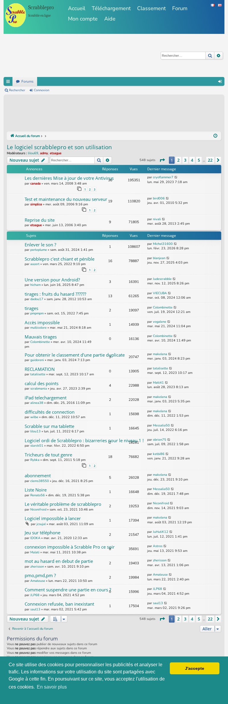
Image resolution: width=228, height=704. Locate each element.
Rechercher (17, 90)
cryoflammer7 (163, 177)
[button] (162, 160)
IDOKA (35, 538)
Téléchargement (111, 8)
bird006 (159, 198)
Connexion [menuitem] (220, 81)
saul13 (35, 609)
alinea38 (36, 403)
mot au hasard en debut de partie (59, 561)
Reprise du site (40, 220)
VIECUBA (160, 293)
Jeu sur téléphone (42, 533)
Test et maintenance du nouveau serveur (66, 199)
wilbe (34, 417)
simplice (36, 204)
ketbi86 (158, 454)
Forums (27, 81)
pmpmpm (37, 313)
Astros (157, 546)
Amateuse (37, 581)
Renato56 (37, 495)
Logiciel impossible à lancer (53, 518)
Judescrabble (162, 279)
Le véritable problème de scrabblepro (63, 504)
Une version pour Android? (52, 280)
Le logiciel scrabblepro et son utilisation (59, 147)
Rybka (34, 460)
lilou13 (35, 431)
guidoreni (37, 360)
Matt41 (158, 382)
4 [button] (192, 160)
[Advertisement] (115, 114)
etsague (55, 153)
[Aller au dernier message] (176, 177)
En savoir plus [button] (52, 686)
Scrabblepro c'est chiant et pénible (59, 259)
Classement (151, 8)
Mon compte (83, 18)
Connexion (41, 90)
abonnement (38, 475)
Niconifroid (38, 509)
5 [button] (199, 160)
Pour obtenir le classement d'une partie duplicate (75, 355)
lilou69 (33, 153)
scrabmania (38, 388)
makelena (160, 354)
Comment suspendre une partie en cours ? (68, 590)
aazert (34, 264)
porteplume (38, 250)
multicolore (38, 327)
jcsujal (41, 524)
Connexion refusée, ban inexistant (59, 604)
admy (44, 153)
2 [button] (178, 160)
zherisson (37, 566)
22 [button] (210, 160)
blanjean (159, 258)
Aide (109, 18)
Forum (179, 8)
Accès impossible (42, 322)
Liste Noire (36, 490)
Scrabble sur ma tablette (49, 426)
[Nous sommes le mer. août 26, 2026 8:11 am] (215, 136)
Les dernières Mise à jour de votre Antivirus (69, 178)
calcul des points (41, 383)
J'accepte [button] (194, 668)
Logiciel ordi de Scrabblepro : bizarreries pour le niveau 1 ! (84, 440)
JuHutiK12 (160, 532)
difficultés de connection (50, 412)
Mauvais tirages (41, 337)
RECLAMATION (40, 369)
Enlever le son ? (40, 245)
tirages (31, 308)
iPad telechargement (45, 398)
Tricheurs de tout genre (48, 455)
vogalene (159, 321)
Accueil (76, 8)
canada (35, 183)
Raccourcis (8, 81)
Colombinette (162, 307)
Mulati (34, 552)
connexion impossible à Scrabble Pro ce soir (70, 547)
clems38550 (39, 481)
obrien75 (159, 439)
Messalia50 (161, 425)
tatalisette (37, 374)
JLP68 (34, 595)
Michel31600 (163, 244)
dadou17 (36, 299)
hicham (35, 285)
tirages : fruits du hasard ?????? (55, 294)
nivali (157, 219)
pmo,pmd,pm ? (40, 575)
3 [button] (185, 160)
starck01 (36, 445)
